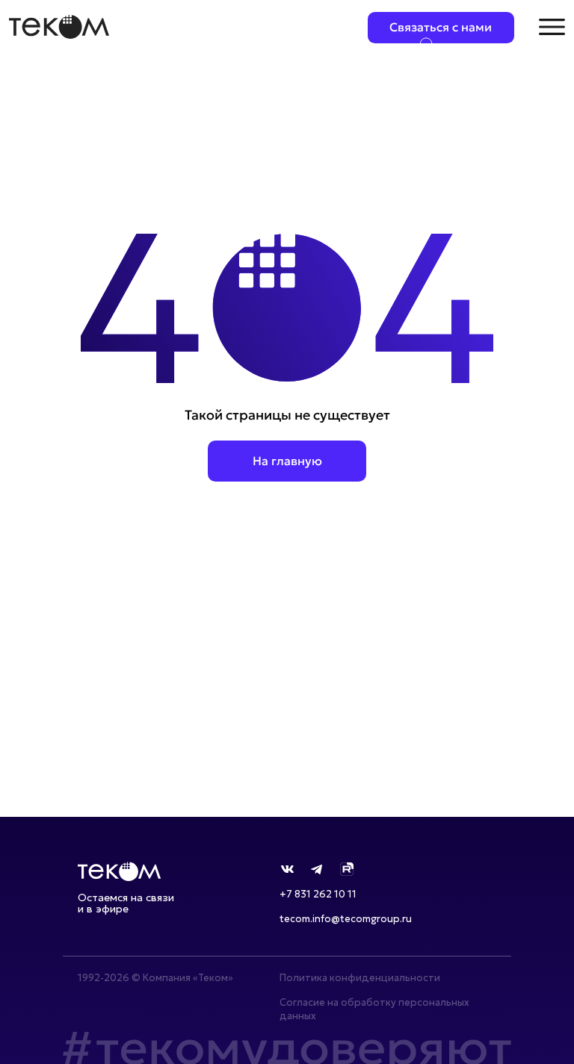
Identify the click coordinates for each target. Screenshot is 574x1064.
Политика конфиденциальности (360, 977)
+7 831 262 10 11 (318, 894)
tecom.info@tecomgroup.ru (346, 918)
